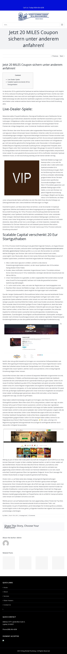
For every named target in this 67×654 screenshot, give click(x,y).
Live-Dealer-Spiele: (14, 79)
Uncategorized (23, 515)
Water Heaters (8, 600)
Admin (6, 515)
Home (6, 587)
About (6, 592)
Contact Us (7, 605)
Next (61, 56)
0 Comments (32, 515)
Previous (55, 56)
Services (6, 596)
